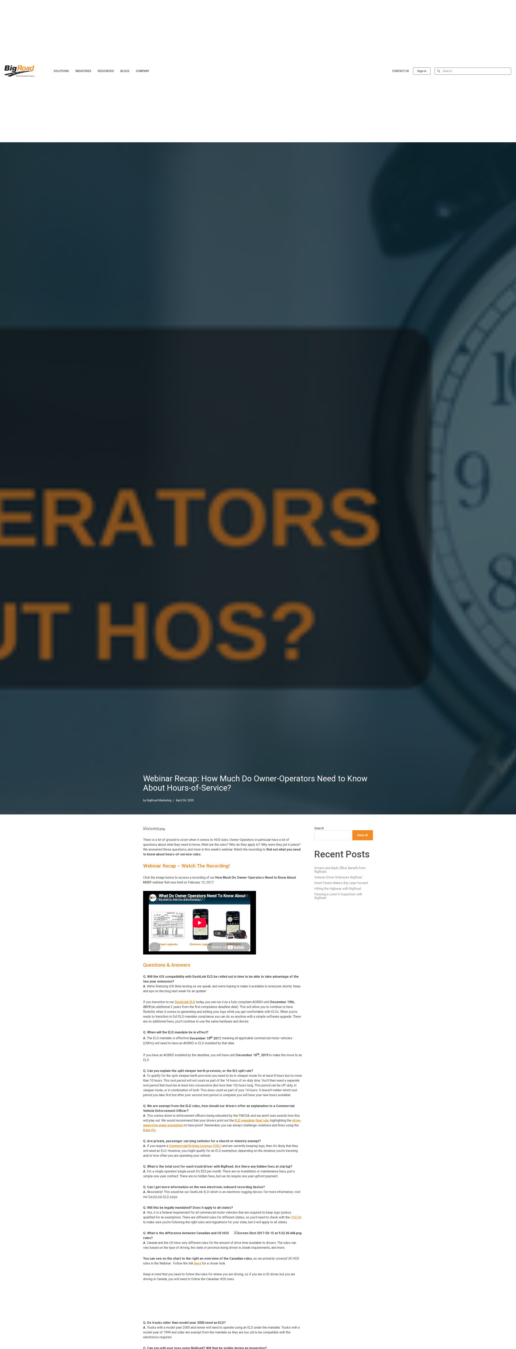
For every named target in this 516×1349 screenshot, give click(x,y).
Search (319, 828)
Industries (83, 71)
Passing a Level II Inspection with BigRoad (338, 896)
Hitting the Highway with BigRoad (337, 889)
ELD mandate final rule (252, 1120)
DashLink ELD (185, 1002)
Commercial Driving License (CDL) (195, 1146)
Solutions (61, 71)
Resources (106, 71)
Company (142, 71)
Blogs (124, 71)
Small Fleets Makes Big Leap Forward (341, 883)
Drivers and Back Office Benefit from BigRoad (339, 870)
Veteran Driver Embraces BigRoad (338, 877)
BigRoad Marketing (159, 800)
